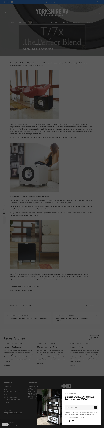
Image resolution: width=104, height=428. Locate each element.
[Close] (98, 392)
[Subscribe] (95, 407)
